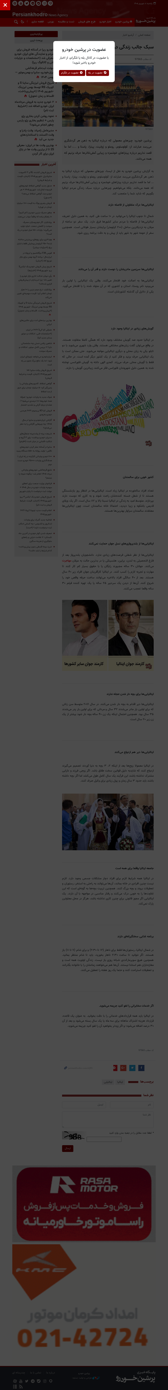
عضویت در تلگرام (70, 73)
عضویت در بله (95, 73)
